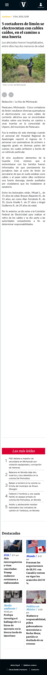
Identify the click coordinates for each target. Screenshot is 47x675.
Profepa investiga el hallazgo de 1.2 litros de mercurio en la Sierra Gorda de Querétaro (13, 625)
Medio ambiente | (10, 607)
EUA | (7, 555)
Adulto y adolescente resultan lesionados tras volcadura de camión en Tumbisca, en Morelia (24, 507)
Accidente (6, 17)
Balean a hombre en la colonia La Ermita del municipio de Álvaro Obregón (24, 486)
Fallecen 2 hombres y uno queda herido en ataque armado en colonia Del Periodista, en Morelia (25, 496)
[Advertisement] (23, 333)
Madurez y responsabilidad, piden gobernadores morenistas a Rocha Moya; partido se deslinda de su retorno (36, 629)
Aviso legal (15, 665)
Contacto (35, 669)
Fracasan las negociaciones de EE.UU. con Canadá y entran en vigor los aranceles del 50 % (35, 573)
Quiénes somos (30, 665)
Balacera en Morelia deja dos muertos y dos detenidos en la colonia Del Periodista (23, 475)
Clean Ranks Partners (18, 669)
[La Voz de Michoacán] (23, 4)
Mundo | (31, 556)
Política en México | (32, 608)
